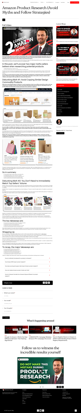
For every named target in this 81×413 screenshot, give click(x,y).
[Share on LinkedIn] (49, 283)
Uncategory (59, 109)
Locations (23, 403)
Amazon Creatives (60, 93)
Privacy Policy (44, 392)
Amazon (58, 113)
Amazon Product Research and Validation (65, 97)
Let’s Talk (23, 401)
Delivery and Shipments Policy (47, 395)
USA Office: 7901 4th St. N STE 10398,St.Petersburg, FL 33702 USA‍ (67, 397)
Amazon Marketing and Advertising (63, 95)
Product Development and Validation (64, 107)
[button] (34, 2)
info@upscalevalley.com (66, 393)
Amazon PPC (59, 111)
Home (23, 392)
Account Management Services (27, 395)
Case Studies (59, 89)
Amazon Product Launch (62, 99)
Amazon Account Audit (61, 101)
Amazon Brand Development (62, 103)
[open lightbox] (40, 370)
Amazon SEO (59, 105)
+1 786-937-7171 (65, 392)
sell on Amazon (43, 234)
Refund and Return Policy (46, 393)
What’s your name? (9, 293)
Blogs (23, 400)
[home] (5, 2)
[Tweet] (46, 283)
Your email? (7, 300)
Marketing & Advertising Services (27, 393)
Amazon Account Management (63, 91)
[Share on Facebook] (44, 283)
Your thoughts (8, 308)
